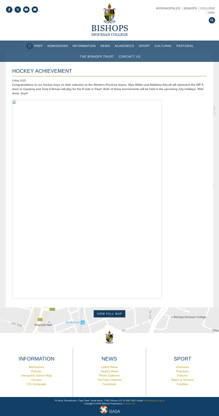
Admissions (57, 46)
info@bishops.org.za (154, 400)
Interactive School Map (36, 375)
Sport (144, 46)
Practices (182, 371)
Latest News (109, 367)
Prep (38, 46)
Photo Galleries (109, 375)
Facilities (182, 384)
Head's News (109, 371)
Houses (36, 379)
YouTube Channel (109, 379)
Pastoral (185, 46)
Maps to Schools (182, 379)
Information (84, 46)
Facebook (109, 384)
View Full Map (109, 313)
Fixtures (182, 375)
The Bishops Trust (97, 56)
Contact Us (129, 56)
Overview (182, 367)
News (105, 46)
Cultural (163, 46)
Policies (36, 371)
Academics (124, 46)
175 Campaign (36, 384)
